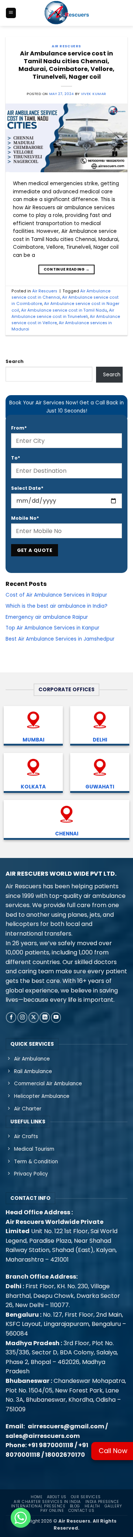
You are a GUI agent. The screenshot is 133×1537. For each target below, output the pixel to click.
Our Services (86, 1497)
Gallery (113, 1506)
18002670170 (65, 1455)
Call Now (113, 1450)
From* (19, 428)
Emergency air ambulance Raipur (47, 617)
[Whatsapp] (21, 1518)
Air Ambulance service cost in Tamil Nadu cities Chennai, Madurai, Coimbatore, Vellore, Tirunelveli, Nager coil (66, 65)
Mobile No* (25, 518)
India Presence (102, 1501)
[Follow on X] (33, 1017)
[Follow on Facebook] (11, 1017)
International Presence (38, 1506)
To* (15, 458)
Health (92, 1506)
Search (15, 361)
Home (36, 1497)
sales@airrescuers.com (43, 1436)
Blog (75, 1506)
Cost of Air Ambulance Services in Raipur (56, 594)
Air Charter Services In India (47, 1501)
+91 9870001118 (51, 1445)
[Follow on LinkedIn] (45, 1017)
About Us (56, 1497)
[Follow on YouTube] (56, 1017)
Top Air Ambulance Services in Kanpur (52, 627)
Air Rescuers (66, 46)
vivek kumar (93, 93)
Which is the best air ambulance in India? (57, 606)
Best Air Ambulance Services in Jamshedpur (60, 638)
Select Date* (27, 488)
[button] (11, 13)
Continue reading (66, 269)
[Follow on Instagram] (22, 1017)
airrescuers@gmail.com (66, 1426)
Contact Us (81, 1510)
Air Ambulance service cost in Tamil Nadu (64, 310)
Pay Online (52, 1510)
